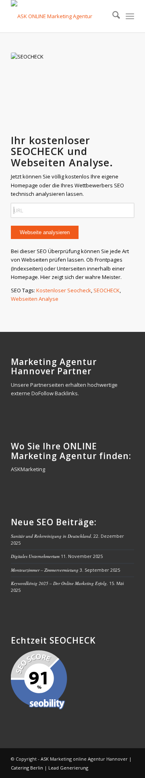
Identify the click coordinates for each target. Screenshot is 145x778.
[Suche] (112, 16)
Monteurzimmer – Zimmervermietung (45, 570)
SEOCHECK (106, 290)
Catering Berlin (27, 768)
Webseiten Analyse (34, 298)
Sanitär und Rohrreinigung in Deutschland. (51, 536)
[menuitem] (112, 16)
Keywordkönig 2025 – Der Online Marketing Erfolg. (59, 583)
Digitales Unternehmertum (35, 556)
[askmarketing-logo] (60, 16)
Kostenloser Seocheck (63, 290)
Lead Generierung (68, 768)
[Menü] (130, 16)
